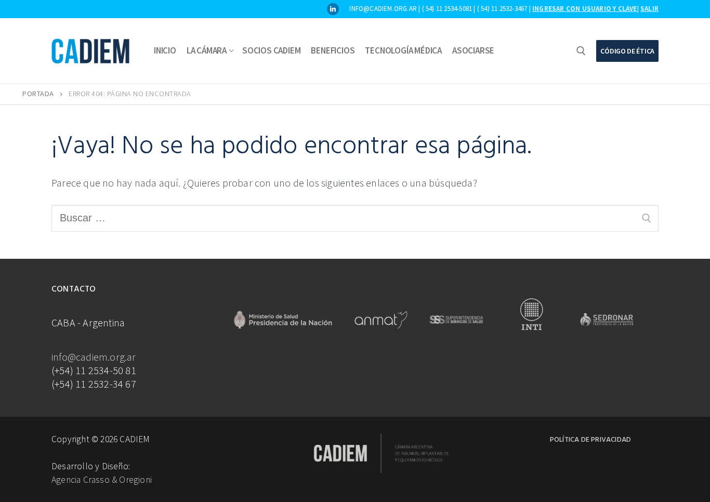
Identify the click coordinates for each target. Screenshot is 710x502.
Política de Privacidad (590, 440)
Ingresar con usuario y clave (584, 8)
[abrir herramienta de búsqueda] (581, 51)
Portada (38, 93)
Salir (649, 8)
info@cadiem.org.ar (93, 356)
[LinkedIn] (333, 9)
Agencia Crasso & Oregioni (101, 479)
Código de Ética (627, 51)
